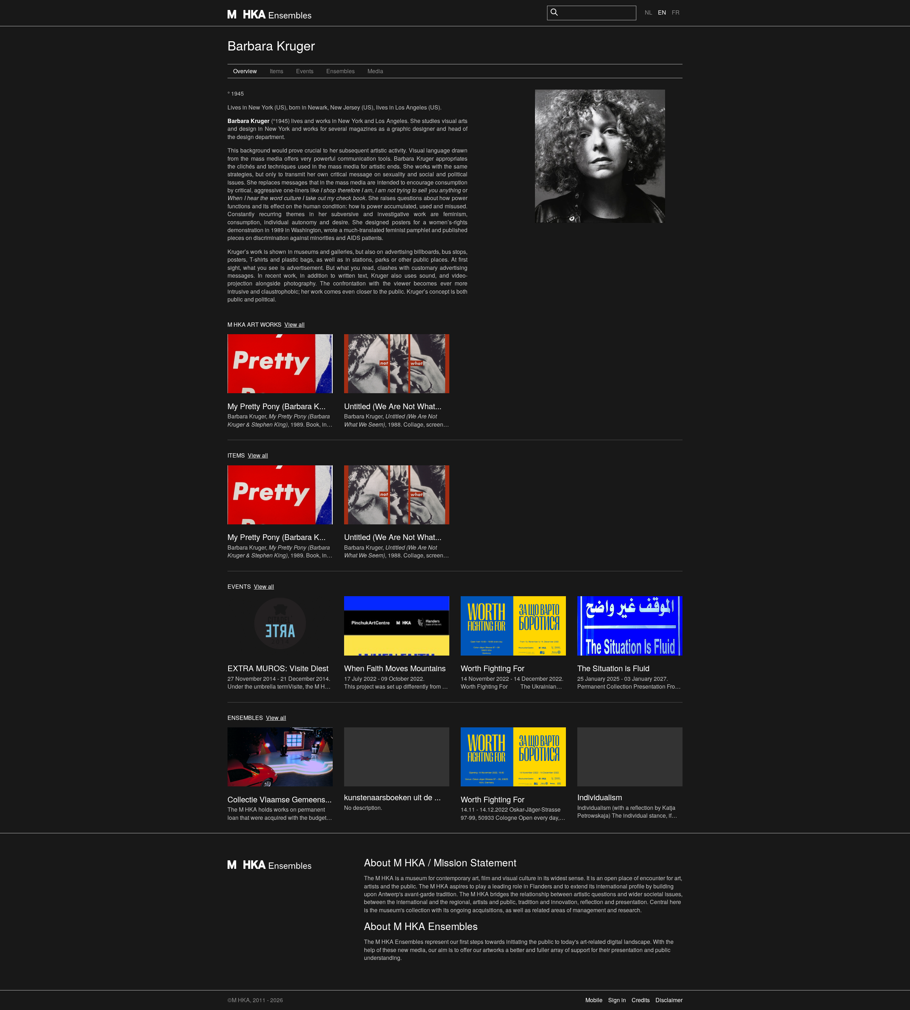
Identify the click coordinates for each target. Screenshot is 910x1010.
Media (375, 71)
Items (276, 71)
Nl (648, 12)
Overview (245, 71)
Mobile (594, 1000)
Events (305, 71)
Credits (641, 1000)
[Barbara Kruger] (600, 157)
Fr (676, 12)
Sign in (617, 1000)
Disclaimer (668, 1000)
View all (294, 324)
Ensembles (340, 71)
